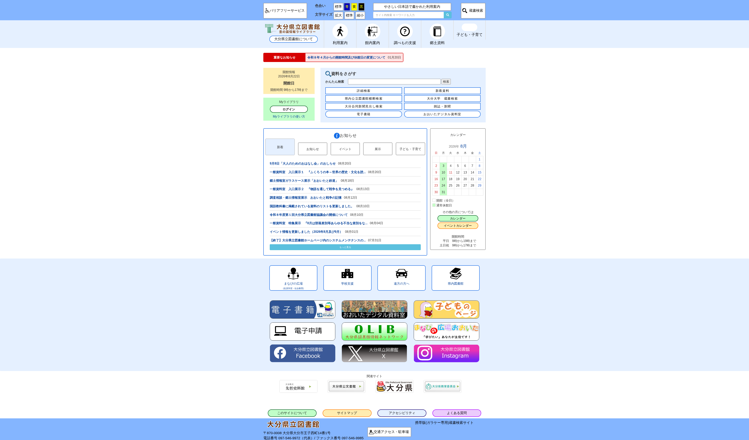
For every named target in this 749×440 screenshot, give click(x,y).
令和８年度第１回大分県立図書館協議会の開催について (309, 214)
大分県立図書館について (293, 39)
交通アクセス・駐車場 (391, 432)
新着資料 (442, 90)
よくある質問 (457, 413)
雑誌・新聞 (442, 106)
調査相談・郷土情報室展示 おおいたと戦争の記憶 (306, 197)
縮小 (360, 15)
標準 (338, 7)
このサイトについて (292, 413)
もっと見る (345, 247)
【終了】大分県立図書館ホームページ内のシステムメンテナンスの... (318, 240)
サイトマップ (347, 413)
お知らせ (312, 149)
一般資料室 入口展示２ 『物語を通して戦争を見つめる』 (312, 189)
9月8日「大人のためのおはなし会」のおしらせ (303, 163)
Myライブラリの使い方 (289, 116)
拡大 (338, 15)
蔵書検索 (476, 10)
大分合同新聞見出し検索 (364, 106)
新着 (280, 147)
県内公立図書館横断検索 (364, 98)
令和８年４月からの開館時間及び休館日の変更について (346, 57)
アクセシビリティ (402, 413)
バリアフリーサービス (287, 10)
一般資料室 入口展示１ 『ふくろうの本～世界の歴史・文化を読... (318, 172)
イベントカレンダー (458, 225)
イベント (345, 149)
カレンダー (458, 218)
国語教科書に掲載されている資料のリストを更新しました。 (312, 206)
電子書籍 (363, 114)
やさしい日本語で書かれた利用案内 (412, 7)
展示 (378, 149)
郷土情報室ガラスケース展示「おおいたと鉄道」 (304, 180)
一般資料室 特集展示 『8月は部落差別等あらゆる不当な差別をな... (318, 223)
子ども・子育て (410, 149)
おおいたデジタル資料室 (442, 114)
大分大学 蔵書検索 (442, 98)
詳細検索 (363, 90)
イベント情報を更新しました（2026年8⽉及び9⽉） (306, 231)
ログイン (289, 109)
